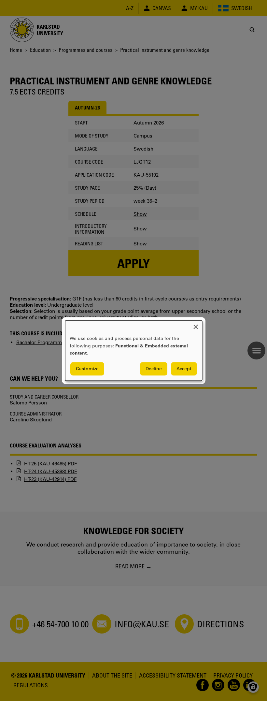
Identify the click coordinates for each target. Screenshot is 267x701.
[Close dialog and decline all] (195, 324)
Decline (154, 369)
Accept (183, 369)
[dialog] (133, 350)
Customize (87, 369)
